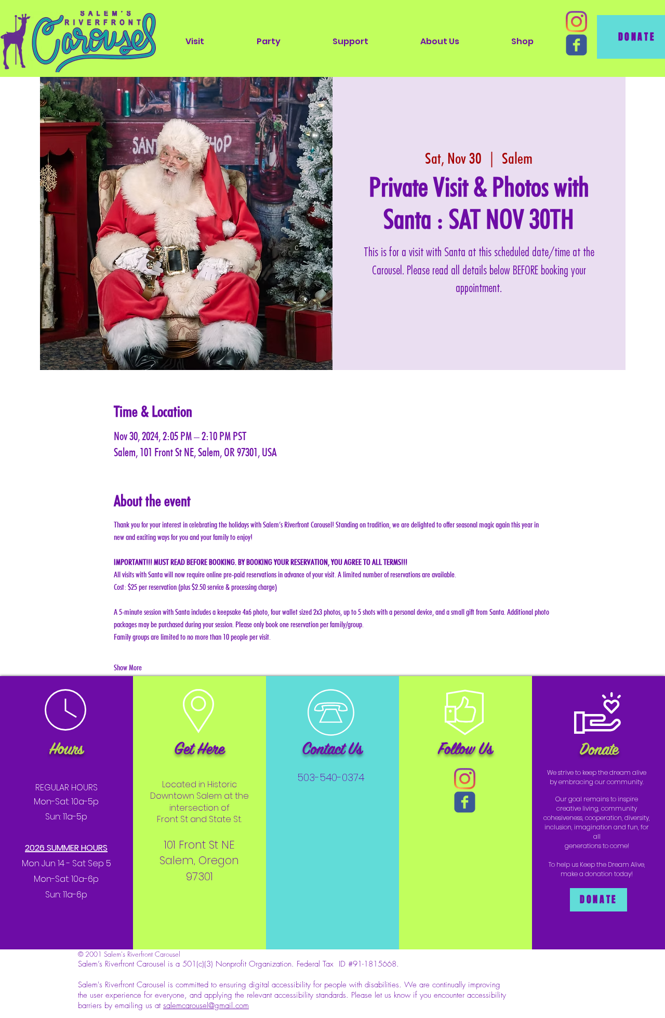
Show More (128, 667)
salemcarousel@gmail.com (206, 1005)
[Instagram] (576, 21)
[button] (194, 41)
